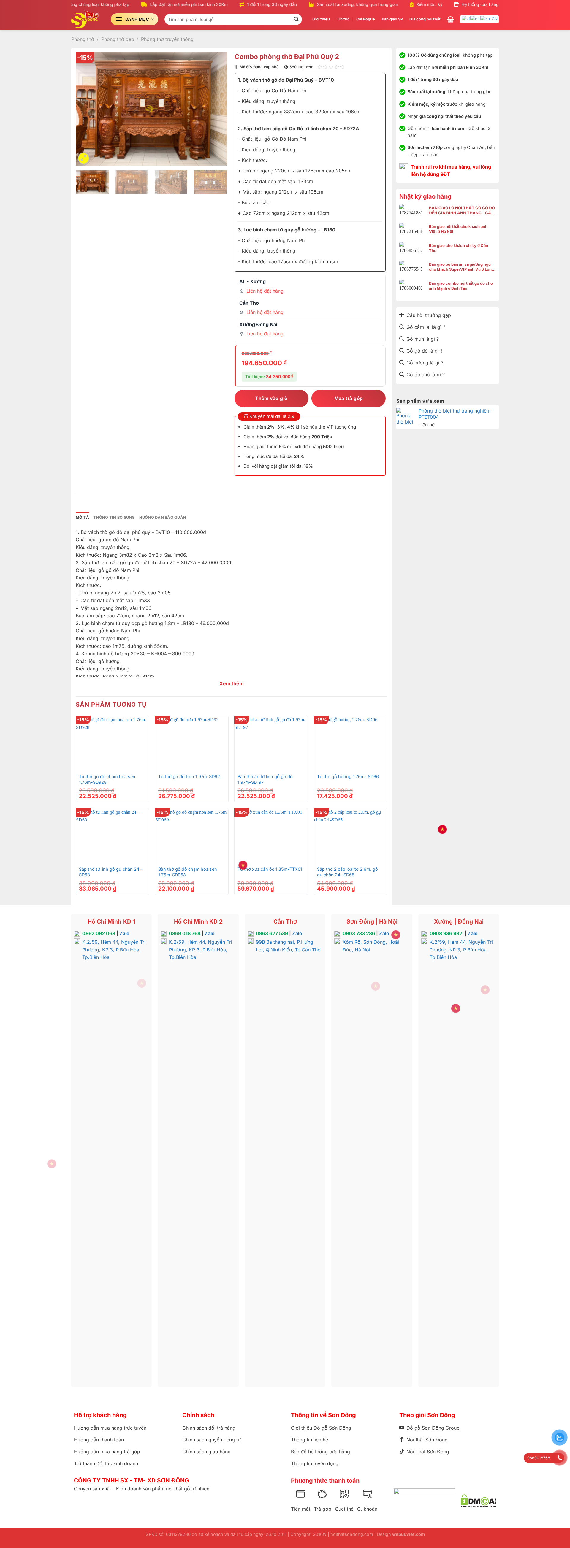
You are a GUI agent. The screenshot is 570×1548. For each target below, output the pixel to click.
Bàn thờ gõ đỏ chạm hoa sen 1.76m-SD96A (187, 872)
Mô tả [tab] (82, 517)
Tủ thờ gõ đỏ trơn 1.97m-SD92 (189, 776)
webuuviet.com (408, 1534)
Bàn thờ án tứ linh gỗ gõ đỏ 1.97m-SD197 (265, 779)
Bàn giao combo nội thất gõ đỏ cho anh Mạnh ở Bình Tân (461, 286)
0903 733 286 (359, 933)
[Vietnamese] (466, 18)
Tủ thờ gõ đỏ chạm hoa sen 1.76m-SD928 (107, 779)
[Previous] (86, 108)
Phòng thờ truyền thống (167, 39)
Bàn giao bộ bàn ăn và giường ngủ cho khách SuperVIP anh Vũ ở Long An (461, 267)
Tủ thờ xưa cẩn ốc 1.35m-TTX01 (270, 869)
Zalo (124, 933)
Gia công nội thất (425, 19)
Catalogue (365, 19)
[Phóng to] (83, 158)
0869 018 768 (184, 933)
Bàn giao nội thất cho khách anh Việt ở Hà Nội (458, 229)
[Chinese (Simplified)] (489, 18)
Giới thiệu (321, 19)
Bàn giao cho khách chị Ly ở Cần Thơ (458, 248)
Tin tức (343, 19)
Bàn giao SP (392, 19)
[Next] (216, 108)
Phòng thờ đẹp (117, 39)
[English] (475, 18)
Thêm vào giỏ (271, 398)
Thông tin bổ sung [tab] (114, 517)
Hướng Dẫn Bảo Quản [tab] (162, 517)
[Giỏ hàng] (450, 19)
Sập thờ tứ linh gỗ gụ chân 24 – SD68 (110, 872)
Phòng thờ (82, 39)
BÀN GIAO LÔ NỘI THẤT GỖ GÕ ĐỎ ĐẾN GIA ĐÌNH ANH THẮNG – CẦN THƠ (462, 210)
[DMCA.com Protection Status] (478, 1500)
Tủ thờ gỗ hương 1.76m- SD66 (348, 776)
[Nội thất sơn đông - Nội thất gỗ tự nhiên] (86, 19)
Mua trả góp (348, 398)
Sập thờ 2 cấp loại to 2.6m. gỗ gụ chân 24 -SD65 (347, 872)
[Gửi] (297, 19)
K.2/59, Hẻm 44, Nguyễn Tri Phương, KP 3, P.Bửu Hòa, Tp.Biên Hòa (113, 949)
